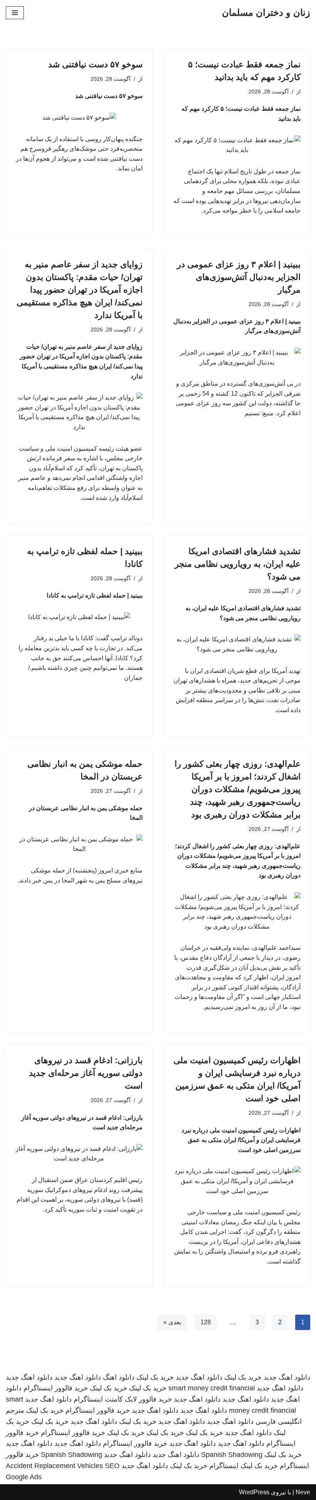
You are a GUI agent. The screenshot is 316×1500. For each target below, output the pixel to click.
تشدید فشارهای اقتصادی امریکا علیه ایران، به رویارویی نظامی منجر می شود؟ (238, 563)
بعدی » (172, 1322)
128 (205, 1322)
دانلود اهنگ (118, 1377)
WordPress (254, 1492)
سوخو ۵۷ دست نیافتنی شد (95, 64)
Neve (303, 1492)
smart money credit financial (211, 1388)
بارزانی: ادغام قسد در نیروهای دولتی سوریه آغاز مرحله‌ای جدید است (86, 1072)
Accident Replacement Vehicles (54, 1466)
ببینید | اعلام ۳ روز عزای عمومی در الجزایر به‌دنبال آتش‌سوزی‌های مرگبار (239, 277)
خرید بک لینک (243, 1377)
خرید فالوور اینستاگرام (56, 1388)
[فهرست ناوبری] (15, 12)
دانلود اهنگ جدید (287, 1377)
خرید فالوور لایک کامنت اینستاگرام (123, 1399)
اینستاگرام (224, 1466)
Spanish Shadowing (231, 1454)
